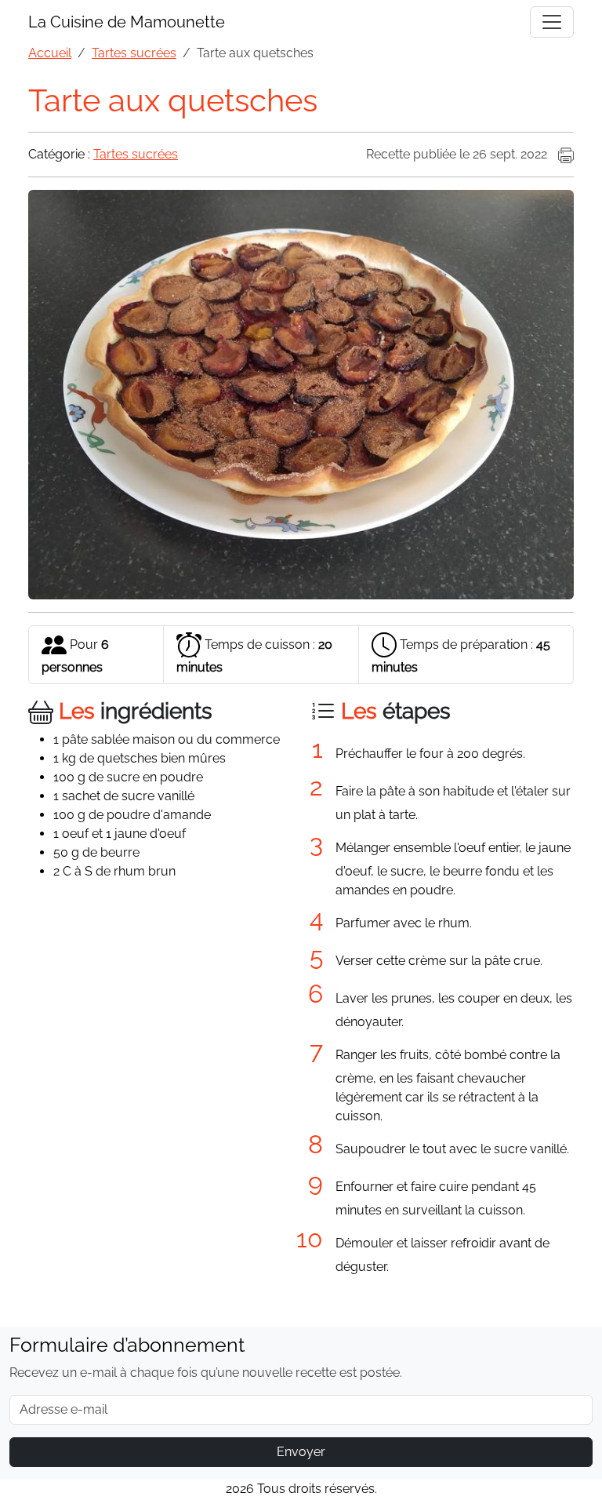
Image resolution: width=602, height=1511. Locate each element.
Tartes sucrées (135, 154)
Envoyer (301, 1451)
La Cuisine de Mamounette (126, 22)
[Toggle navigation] (552, 22)
